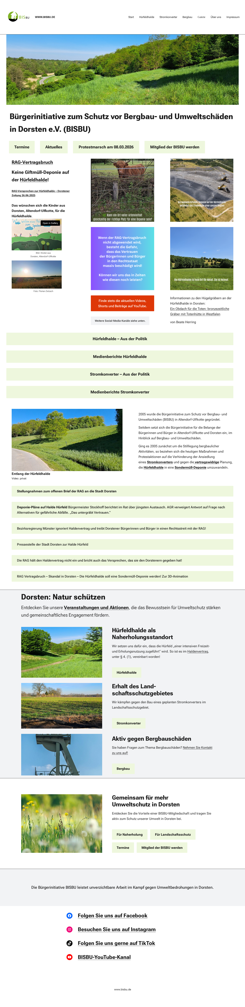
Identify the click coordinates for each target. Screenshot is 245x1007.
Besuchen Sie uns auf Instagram (117, 929)
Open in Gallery (50, 223)
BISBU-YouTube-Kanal (104, 957)
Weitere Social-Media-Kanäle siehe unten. (120, 320)
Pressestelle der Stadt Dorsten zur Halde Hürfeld (52, 544)
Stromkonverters (160, 462)
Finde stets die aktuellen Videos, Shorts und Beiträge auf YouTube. (122, 303)
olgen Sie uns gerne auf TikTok (118, 943)
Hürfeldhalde (33, 179)
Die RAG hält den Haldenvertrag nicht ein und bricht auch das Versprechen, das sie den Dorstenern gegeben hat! (99, 560)
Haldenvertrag (197, 651)
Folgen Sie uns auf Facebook (113, 915)
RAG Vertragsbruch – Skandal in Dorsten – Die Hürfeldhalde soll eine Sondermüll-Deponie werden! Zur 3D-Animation (102, 576)
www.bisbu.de (45, 17)
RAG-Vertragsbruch (32, 162)
